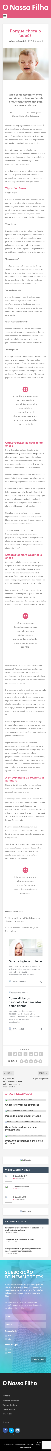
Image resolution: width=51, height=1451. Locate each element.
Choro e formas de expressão (22, 1104)
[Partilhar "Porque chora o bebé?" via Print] (41, 1054)
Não (9, 1339)
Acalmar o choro (15, 41)
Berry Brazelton (36, 136)
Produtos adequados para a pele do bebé (24, 1142)
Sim (9, 1336)
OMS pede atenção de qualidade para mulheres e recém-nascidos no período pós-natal (23, 1250)
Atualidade (8, 1233)
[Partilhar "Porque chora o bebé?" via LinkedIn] (30, 1054)
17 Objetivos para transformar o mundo (19, 1239)
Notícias (15, 1233)
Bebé (25, 41)
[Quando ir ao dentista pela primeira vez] (25, 1122)
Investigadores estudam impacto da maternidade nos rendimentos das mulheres (24, 1229)
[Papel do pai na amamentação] (25, 1111)
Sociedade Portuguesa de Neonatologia (21, 454)
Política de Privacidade (25, 1447)
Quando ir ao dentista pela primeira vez (21, 1128)
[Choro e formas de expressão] (25, 1100)
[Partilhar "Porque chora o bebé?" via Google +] (20, 1054)
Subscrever (38, 1360)
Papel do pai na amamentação (23, 1116)
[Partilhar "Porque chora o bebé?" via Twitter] (15, 1054)
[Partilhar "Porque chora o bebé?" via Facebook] (9, 1054)
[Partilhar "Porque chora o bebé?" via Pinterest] (25, 1054)
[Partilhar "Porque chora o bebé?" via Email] (36, 1054)
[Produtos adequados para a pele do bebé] (25, 1136)
